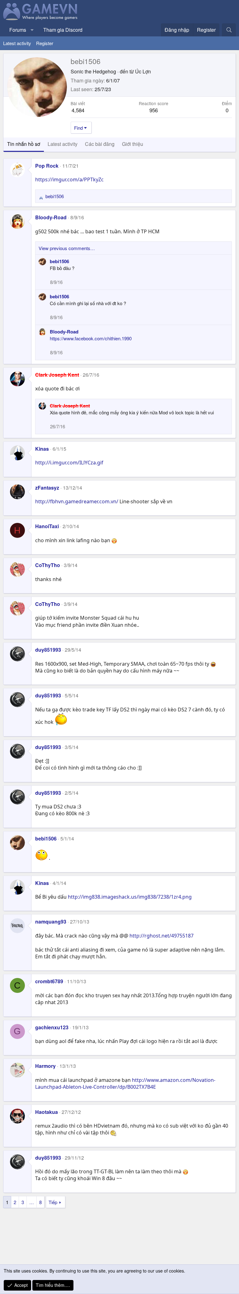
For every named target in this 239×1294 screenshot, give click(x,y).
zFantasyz (47, 487)
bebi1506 (59, 261)
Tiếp (53, 1202)
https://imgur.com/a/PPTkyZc (69, 179)
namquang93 (50, 921)
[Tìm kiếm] (229, 29)
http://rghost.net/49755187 (161, 935)
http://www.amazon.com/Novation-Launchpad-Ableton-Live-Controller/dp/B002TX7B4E (125, 1083)
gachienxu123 (51, 1027)
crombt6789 (49, 981)
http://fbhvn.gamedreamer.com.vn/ (76, 501)
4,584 (78, 110)
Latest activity (17, 43)
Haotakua (46, 1111)
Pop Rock (47, 165)
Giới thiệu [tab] (132, 143)
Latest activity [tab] (62, 143)
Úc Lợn (143, 71)
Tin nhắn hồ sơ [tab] (23, 143)
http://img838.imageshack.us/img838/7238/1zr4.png (130, 896)
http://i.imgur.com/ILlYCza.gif (69, 462)
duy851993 (48, 649)
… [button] (31, 1202)
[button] (32, 29)
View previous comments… (67, 248)
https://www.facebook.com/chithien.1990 (91, 338)
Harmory (45, 1065)
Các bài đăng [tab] (100, 143)
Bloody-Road (51, 217)
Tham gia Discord (62, 29)
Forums (17, 29)
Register (44, 43)
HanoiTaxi (47, 526)
